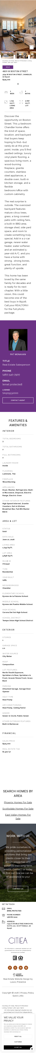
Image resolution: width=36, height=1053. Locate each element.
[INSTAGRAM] (15, 968)
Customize (18, 1042)
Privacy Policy (27, 993)
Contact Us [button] (18, 889)
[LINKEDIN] (21, 968)
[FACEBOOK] (10, 968)
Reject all (18, 1036)
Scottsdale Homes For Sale (18, 808)
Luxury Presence (18, 982)
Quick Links (18, 996)
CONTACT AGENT (18, 400)
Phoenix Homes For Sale (18, 802)
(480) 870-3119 (12, 917)
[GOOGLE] (26, 968)
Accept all (18, 1047)
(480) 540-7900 (11, 374)
